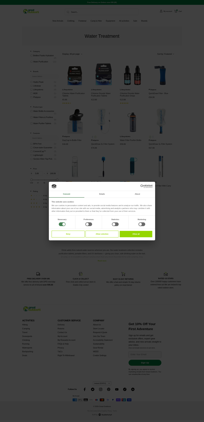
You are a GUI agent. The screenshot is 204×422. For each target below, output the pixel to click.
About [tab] (137, 194)
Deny (68, 234)
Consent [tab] (66, 194)
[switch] (88, 224)
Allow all (136, 234)
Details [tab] (102, 194)
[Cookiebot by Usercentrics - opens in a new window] (142, 186)
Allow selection (102, 234)
